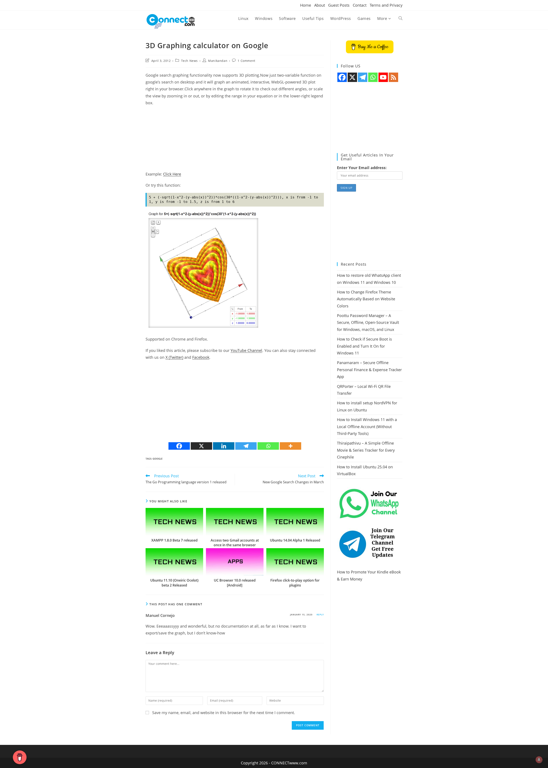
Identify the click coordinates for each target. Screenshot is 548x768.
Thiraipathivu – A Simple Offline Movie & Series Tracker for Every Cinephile (366, 450)
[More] (290, 446)
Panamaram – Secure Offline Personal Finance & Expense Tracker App (369, 369)
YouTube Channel (246, 350)
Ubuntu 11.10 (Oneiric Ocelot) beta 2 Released (174, 582)
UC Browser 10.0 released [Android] (235, 582)
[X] (201, 446)
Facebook (200, 357)
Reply (320, 614)
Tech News (189, 61)
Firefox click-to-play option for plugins (295, 582)
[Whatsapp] (268, 446)
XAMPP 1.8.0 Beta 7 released (174, 540)
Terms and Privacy (386, 5)
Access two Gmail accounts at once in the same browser (235, 542)
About (319, 5)
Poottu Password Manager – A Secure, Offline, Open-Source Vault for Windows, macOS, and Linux (368, 322)
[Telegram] (246, 446)
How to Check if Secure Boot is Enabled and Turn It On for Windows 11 (364, 346)
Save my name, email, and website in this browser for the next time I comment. (223, 712)
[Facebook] (179, 446)
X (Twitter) (174, 357)
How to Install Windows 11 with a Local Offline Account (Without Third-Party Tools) (367, 426)
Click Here (172, 174)
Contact (359, 5)
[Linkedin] (223, 446)
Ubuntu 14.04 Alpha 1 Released (295, 540)
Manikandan (217, 61)
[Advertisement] (235, 141)
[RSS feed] (393, 77)
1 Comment (246, 61)
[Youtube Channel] (383, 77)
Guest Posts (339, 5)
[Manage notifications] (539, 759)
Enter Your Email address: (362, 167)
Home (305, 5)
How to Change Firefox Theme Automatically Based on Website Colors (366, 298)
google (157, 458)
